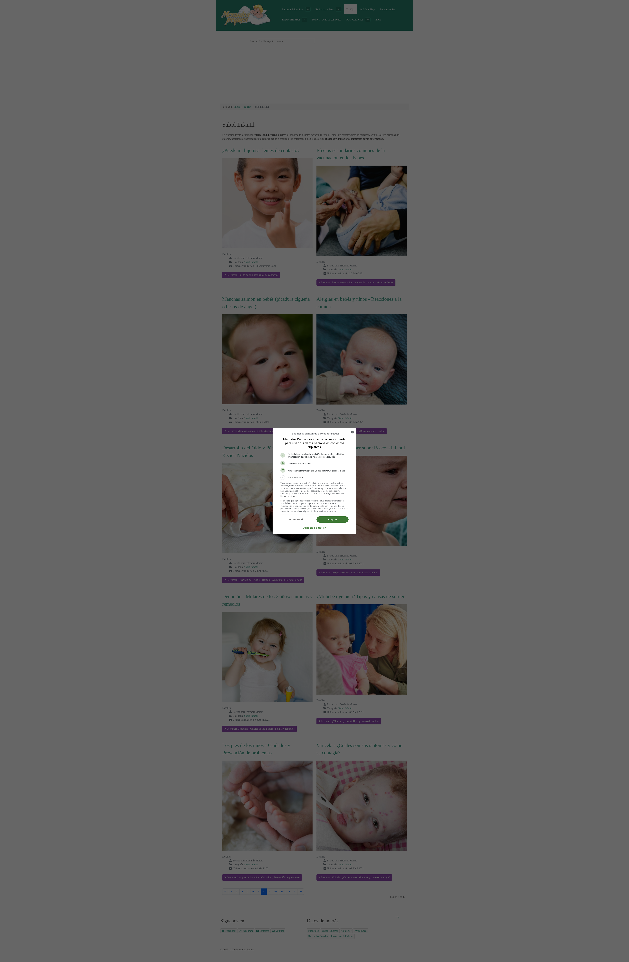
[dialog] (314, 481)
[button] (314, 477)
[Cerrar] (352, 432)
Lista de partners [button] (288, 496)
